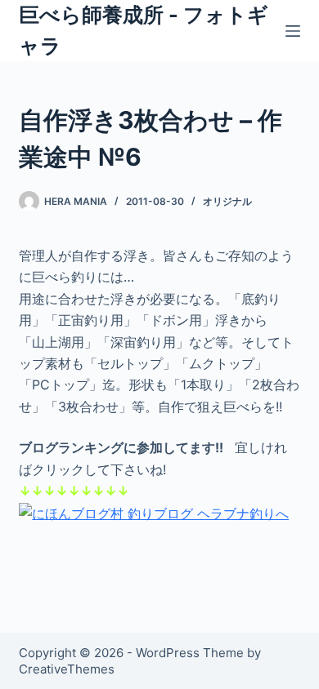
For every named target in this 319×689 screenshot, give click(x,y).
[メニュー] (292, 31)
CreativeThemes (67, 669)
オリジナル (227, 201)
